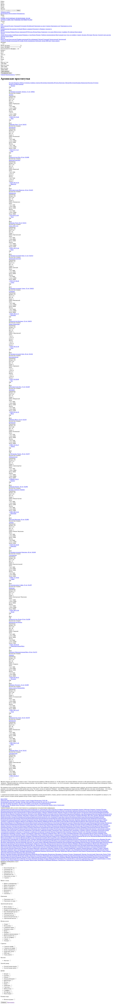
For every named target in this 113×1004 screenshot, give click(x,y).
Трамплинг (44, 32)
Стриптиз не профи (9, 948)
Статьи (27, 800)
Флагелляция (78, 32)
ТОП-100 (44, 800)
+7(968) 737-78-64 (14, 577)
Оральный (17, 26)
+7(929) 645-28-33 (14, 677)
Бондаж (3, 32)
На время (22, 805)
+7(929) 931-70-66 (14, 117)
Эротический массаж (10, 918)
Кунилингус (36, 29)
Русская (11, 82)
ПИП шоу (49, 41)
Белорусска (12, 84)
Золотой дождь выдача (104, 35)
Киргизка (62, 82)
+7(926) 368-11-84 (14, 610)
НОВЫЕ (3, 18)
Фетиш (35, 32)
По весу (37, 803)
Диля (12, 217)
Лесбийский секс (9, 874)
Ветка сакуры (5, 39)
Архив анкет (60, 805)
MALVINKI (4, 799)
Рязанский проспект (14, 160)
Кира (12, 249)
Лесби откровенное (29, 41)
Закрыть (3, 863)
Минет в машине (28, 29)
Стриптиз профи (9, 946)
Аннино (11, 522)
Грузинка (95, 82)
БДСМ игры (29, 32)
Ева (12, 381)
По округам (44, 802)
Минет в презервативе (10, 883)
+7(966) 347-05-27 (14, 445)
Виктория (13, 513)
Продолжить (10, 1002)
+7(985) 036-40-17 (14, 776)
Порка (39, 32)
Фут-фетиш (71, 32)
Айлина (13, 85)
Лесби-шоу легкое (40, 41)
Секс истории (21, 800)
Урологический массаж (10, 916)
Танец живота (55, 41)
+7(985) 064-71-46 (14, 743)
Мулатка (56, 82)
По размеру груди (29, 803)
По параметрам (52, 802)
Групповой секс (8, 873)
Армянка (33, 82)
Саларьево (12, 291)
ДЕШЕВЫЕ (17, 19)
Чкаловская (12, 127)
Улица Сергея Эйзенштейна (17, 688)
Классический (5, 26)
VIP (2, 19)
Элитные (23, 802)
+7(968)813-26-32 (14, 479)
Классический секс (9, 868)
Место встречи (36, 802)
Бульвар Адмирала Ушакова (17, 489)
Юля (12, 151)
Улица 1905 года (13, 226)
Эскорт (3, 35)
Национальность (5, 48)
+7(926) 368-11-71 (14, 313)
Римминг (42, 29)
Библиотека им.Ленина (15, 622)
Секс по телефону (72, 35)
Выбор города (53, 805)
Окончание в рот (55, 26)
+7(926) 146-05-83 (14, 644)
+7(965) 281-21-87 (14, 710)
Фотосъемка (8, 35)
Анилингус (48, 29)
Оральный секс (8, 871)
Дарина (13, 446)
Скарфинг (65, 32)
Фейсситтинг (58, 32)
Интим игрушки (9, 999)
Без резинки (13, 29)
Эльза (12, 711)
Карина (13, 480)
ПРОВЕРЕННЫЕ (20, 18)
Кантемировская (13, 357)
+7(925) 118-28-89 (14, 379)
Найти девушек (5, 71)
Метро (2, 45)
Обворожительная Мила (17, 646)
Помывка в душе (27, 35)
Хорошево (12, 390)
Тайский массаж (9, 913)
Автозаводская (13, 753)
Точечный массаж (9, 915)
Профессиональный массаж (12, 910)
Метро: (3, 4)
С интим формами (30, 805)
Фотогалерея (13, 800)
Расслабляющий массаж (11, 911)
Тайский (40, 39)
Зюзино (11, 94)
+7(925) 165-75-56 (14, 248)
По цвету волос (5, 805)
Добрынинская (13, 457)
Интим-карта (38, 800)
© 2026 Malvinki (5, 806)
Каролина (13, 546)
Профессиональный (23, 39)
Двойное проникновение (48, 35)
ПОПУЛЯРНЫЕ (10, 18)
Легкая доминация (20, 32)
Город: (2, 7)
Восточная (73, 82)
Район (2, 47)
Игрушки (89, 35)
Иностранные (19, 84)
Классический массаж (10, 908)
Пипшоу (38, 35)
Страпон (48, 26)
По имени (8, 803)
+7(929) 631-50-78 (14, 412)
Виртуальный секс (61, 35)
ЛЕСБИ (28, 18)
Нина (12, 744)
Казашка (78, 82)
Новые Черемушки (14, 324)
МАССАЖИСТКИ (8, 19)
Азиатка (38, 82)
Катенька (13, 315)
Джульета (13, 679)
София (12, 579)
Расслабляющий (33, 39)
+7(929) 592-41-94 (14, 182)
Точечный (46, 39)
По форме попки (14, 805)
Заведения (29, 802)
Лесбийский (30, 26)
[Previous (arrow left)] (9, 779)
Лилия (12, 612)
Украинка (16, 82)
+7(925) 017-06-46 (14, 281)
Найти (18, 10)
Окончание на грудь (66, 26)
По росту (21, 803)
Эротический (62, 39)
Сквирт (79, 35)
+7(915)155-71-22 (14, 150)
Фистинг (95, 35)
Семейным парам (17, 35)
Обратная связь (5, 800)
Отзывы (32, 800)
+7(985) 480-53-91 (14, 512)
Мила (12, 413)
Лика (12, 118)
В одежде (38, 805)
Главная (3, 74)
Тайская (67, 82)
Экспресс (84, 35)
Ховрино (11, 655)
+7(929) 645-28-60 (14, 545)
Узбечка (21, 82)
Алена (12, 282)
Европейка (51, 82)
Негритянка (44, 82)
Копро (34, 35)
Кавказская (84, 82)
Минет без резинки (9, 885)
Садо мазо (51, 32)
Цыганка (90, 82)
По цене (3, 803)
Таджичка (27, 82)
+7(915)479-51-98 (14, 215)
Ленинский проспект (15, 258)
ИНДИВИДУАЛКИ (26, 19)
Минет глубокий (9, 887)
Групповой (23, 26)
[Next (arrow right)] (11, 779)
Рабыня (12, 32)
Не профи (21, 41)
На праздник (45, 805)
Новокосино (12, 193)
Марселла (13, 184)
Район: (2, 1)
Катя (12, 348)
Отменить (3, 1002)
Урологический (53, 39)
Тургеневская (13, 555)
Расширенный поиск (6, 73)
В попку (11, 26)
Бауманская (12, 422)
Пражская (11, 588)
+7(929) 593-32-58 (14, 346)
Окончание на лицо (39, 26)
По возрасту (15, 803)
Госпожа (7, 32)
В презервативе (5, 29)
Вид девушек (16, 802)
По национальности (45, 803)
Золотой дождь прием (7, 36)
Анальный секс (8, 869)
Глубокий (20, 29)
